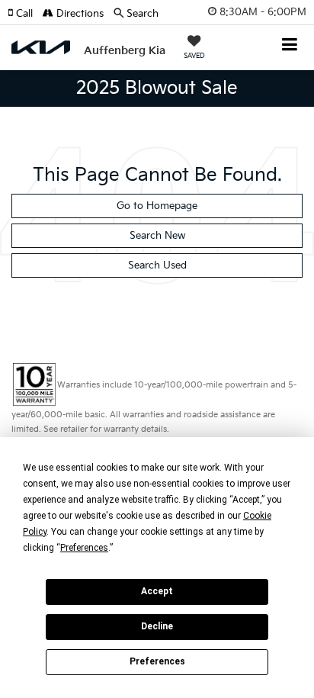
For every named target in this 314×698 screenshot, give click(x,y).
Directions (78, 14)
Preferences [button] (84, 547)
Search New (157, 236)
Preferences (157, 661)
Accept (157, 591)
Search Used (157, 265)
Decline (157, 626)
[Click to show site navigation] (290, 46)
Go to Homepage (157, 206)
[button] (25, 14)
